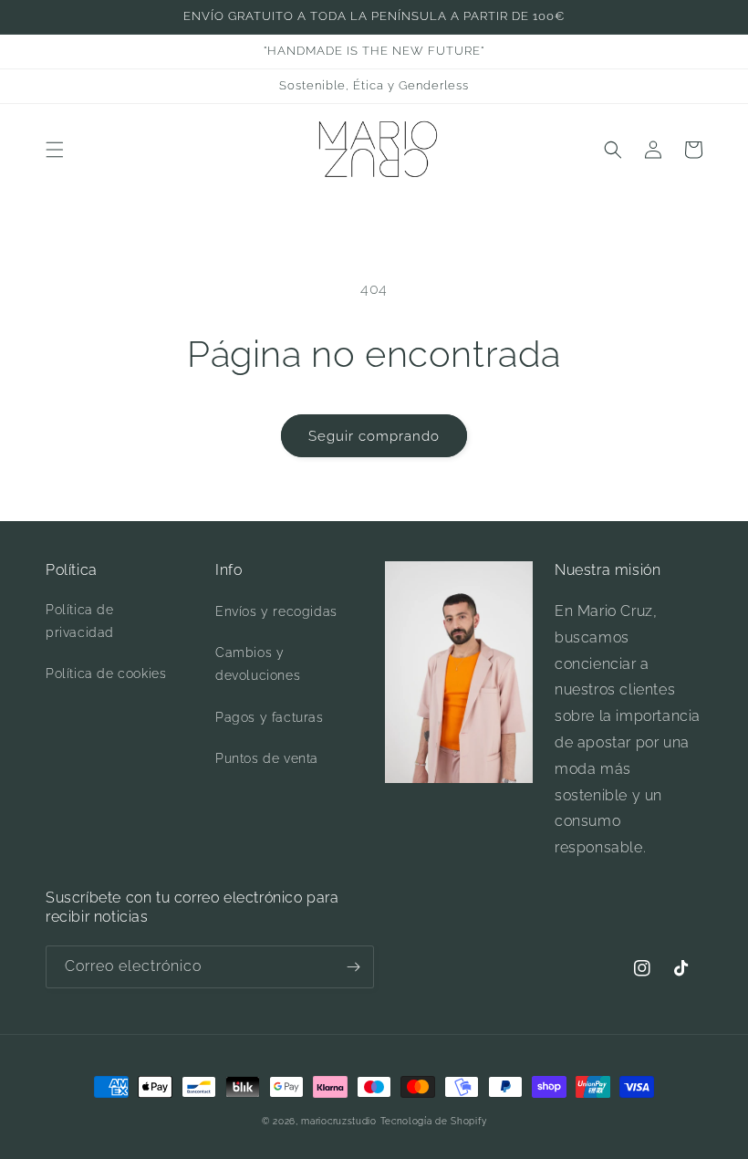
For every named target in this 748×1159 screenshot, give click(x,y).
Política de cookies (106, 673)
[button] (55, 150)
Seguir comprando (374, 436)
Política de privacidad (80, 621)
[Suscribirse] (353, 966)
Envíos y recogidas (276, 611)
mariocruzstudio (339, 1121)
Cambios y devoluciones (257, 664)
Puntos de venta (266, 758)
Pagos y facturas (269, 717)
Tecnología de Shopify (433, 1121)
